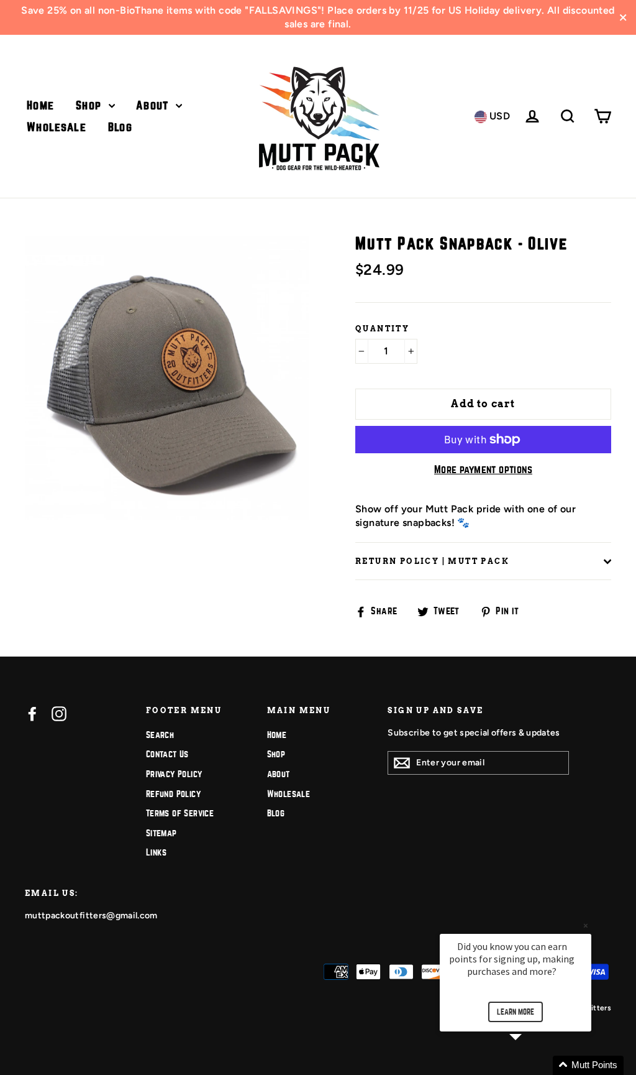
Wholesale (56, 127)
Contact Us (167, 754)
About (154, 105)
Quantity (382, 329)
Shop (91, 105)
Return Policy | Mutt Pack (432, 561)
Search (160, 735)
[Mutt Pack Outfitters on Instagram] (59, 713)
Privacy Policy (174, 774)
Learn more (515, 1012)
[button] (530, 1065)
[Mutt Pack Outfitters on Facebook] (32, 713)
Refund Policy (173, 794)
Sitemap (161, 833)
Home (40, 105)
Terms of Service (180, 813)
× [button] (585, 925)
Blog (120, 127)
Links (156, 852)
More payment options (483, 469)
